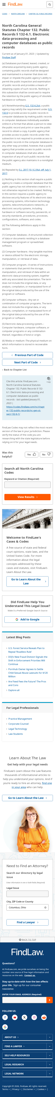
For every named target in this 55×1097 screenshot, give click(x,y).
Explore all (13, 690)
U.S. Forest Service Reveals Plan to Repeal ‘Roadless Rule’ (26, 650)
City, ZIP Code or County (19, 901)
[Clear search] (45, 907)
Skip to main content (27, 3)
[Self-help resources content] (50, 1055)
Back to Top (29, 939)
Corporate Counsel (18, 723)
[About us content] (50, 1037)
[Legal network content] (50, 1074)
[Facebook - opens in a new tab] (5, 1017)
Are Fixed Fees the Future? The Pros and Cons (27, 683)
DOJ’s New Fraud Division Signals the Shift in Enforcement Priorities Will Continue (27, 660)
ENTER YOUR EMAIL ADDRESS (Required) (22, 994)
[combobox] (27, 894)
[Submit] (49, 1000)
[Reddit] (44, 1017)
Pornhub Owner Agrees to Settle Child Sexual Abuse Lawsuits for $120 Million (28, 673)
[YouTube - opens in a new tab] (14, 1017)
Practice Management (20, 718)
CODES (4, 14)
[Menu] (4, 4)
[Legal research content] (50, 1064)
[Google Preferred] (5, 1027)
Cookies (41, 1089)
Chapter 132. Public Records (40, 14)
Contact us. (29, 975)
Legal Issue (12, 888)
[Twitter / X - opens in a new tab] (24, 1017)
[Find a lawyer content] (50, 1046)
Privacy (15, 1089)
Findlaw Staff (9, 57)
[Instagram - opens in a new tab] (34, 1017)
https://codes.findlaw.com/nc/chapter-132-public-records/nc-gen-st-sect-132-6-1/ (25, 410)
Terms (5, 1089)
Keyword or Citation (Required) (21, 478)
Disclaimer (28, 1089)
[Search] (50, 4)
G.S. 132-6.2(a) (32, 105)
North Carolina (18, 14)
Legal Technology (17, 728)
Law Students (15, 733)
